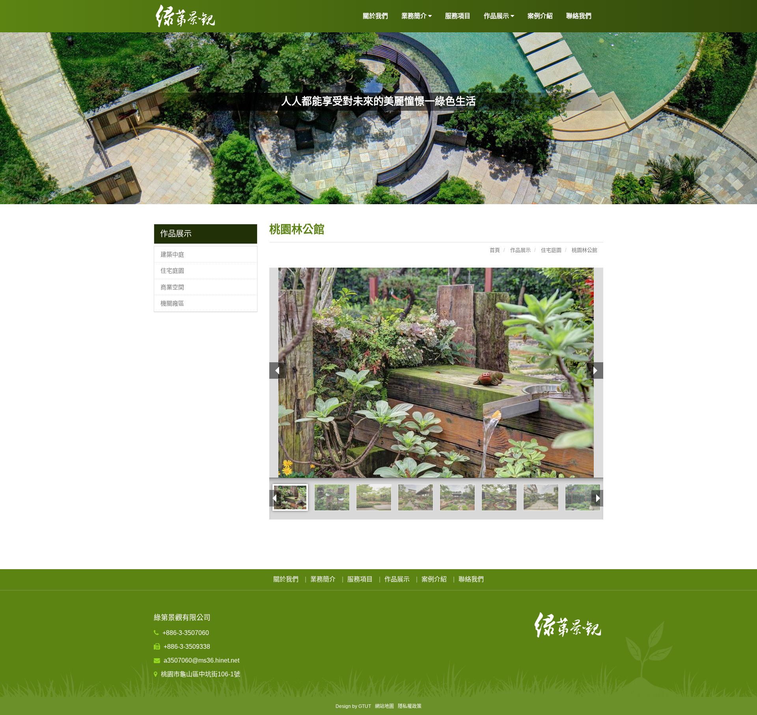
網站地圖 (384, 706)
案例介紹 (540, 16)
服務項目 (457, 16)
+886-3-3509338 (186, 646)
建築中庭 (172, 254)
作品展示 (397, 579)
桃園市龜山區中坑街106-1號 (199, 674)
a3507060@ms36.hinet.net (200, 660)
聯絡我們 (578, 16)
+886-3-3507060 (185, 632)
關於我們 (375, 16)
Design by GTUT (353, 706)
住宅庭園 (172, 270)
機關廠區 (172, 303)
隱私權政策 (409, 706)
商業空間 (172, 287)
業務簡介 (323, 579)
